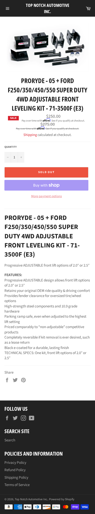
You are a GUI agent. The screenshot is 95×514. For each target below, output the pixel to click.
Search (9, 440)
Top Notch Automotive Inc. (47, 8)
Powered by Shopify (61, 499)
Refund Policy (15, 470)
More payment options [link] (46, 196)
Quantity (10, 147)
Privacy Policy (15, 462)
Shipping (30, 134)
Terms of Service (17, 485)
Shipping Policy (16, 477)
